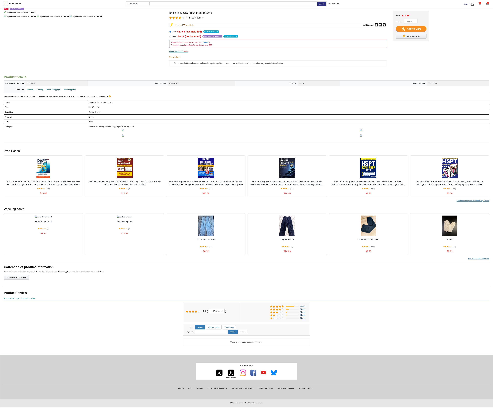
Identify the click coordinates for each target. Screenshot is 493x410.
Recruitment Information (242, 388)
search (321, 4)
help (190, 388)
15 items (303, 306)
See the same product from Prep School (473, 201)
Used (204, 36)
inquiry (200, 388)
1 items (302, 315)
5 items (302, 309)
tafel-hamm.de (15, 4)
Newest (200, 327)
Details (205, 42)
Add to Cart (413, 28)
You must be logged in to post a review (19, 298)
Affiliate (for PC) (305, 388)
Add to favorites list (413, 36)
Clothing (40, 89)
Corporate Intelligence (217, 388)
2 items (302, 312)
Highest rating (214, 327)
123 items (216, 311)
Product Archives (265, 388)
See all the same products (478, 259)
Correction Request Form (17, 277)
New (195, 31)
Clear (243, 332)
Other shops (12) (178, 51)
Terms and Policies (285, 388)
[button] (487, 3)
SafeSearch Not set (334, 3)
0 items (302, 318)
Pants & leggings (53, 89)
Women (30, 89)
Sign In (467, 4)
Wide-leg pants (70, 89)
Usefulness (229, 327)
